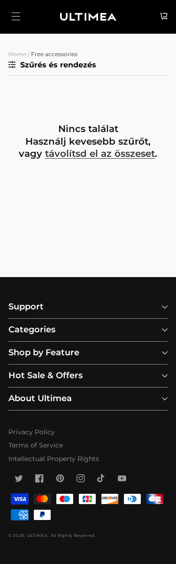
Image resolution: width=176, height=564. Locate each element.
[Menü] (16, 16)
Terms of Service (35, 445)
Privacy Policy (31, 432)
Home (17, 54)
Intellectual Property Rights (53, 458)
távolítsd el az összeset (100, 153)
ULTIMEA (37, 535)
